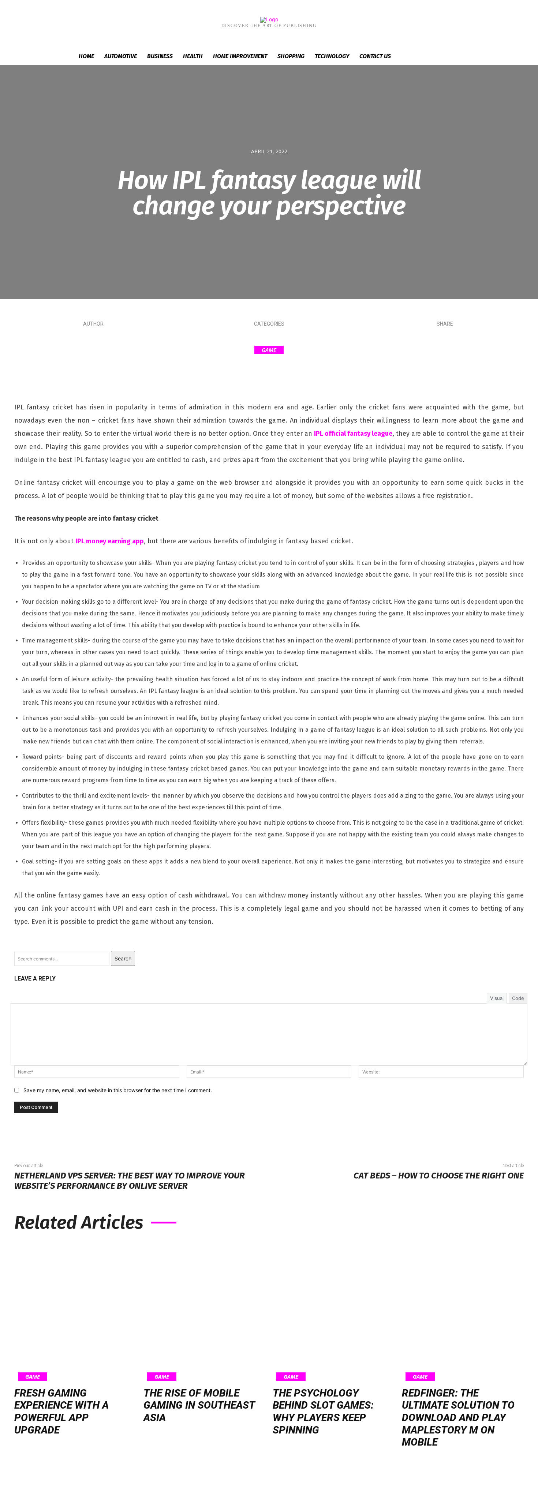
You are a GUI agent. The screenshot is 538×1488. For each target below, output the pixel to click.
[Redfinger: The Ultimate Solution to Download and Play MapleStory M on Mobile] (463, 1311)
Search (123, 958)
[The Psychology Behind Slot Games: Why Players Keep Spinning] (334, 1311)
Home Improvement (240, 56)
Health (193, 56)
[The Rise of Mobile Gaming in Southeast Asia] (204, 1311)
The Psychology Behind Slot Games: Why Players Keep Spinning (323, 1411)
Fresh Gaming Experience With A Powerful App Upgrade (61, 1411)
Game (269, 349)
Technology (332, 56)
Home (86, 56)
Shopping (291, 56)
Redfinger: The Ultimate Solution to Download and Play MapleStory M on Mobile (458, 1417)
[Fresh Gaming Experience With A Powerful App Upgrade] (75, 1311)
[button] (455, 56)
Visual (497, 998)
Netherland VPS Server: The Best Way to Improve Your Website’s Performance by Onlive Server (129, 1180)
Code (518, 998)
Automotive (120, 56)
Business (160, 56)
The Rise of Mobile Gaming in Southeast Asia (199, 1405)
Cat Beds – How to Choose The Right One (439, 1175)
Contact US (375, 56)
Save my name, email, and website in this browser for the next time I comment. (117, 1090)
